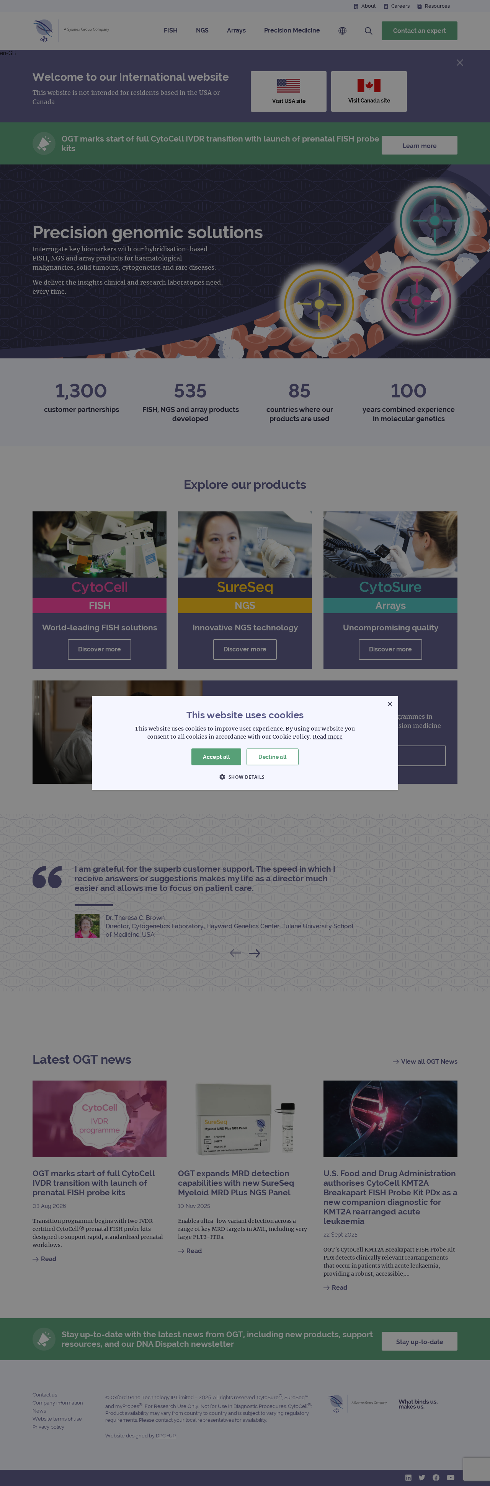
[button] (245, 777)
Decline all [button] (272, 757)
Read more (328, 736)
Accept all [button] (216, 757)
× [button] (389, 704)
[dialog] (245, 743)
